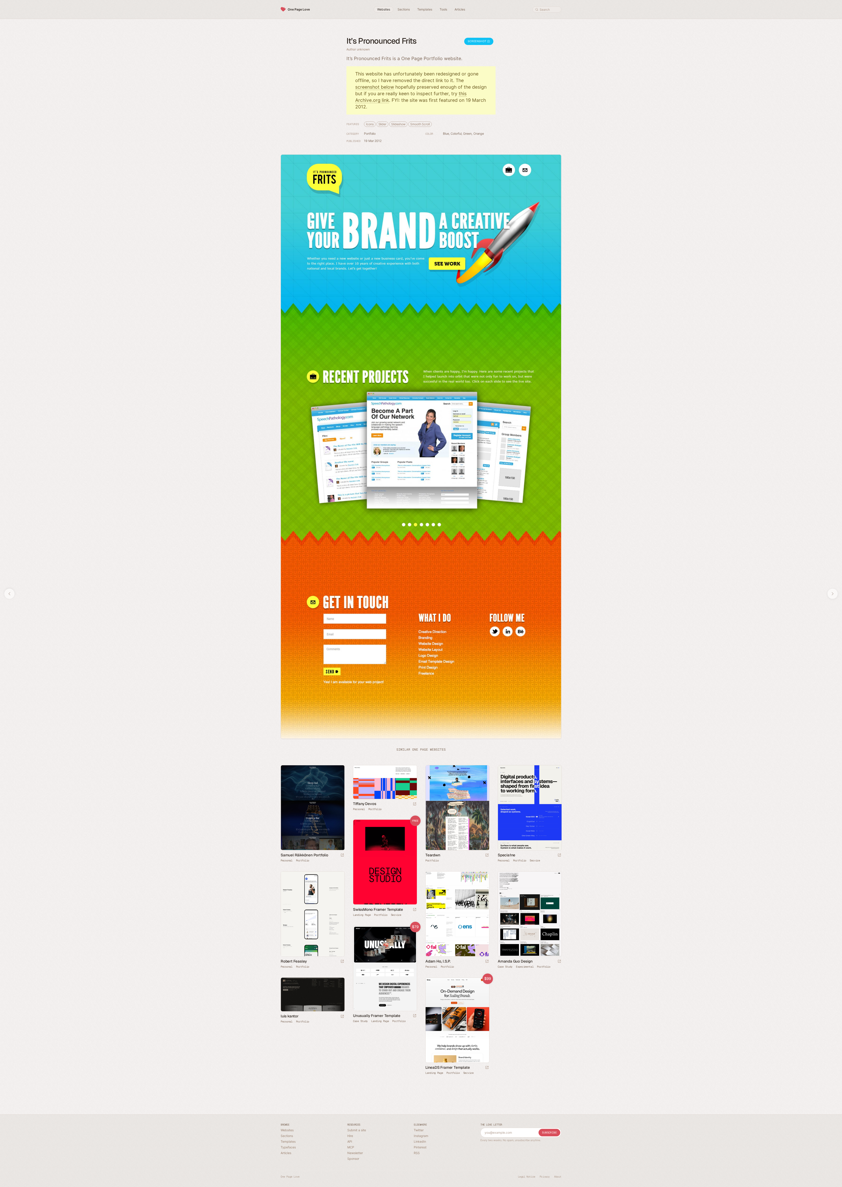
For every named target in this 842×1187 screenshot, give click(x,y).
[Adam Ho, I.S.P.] (457, 914)
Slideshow (398, 124)
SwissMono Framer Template (378, 909)
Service (535, 860)
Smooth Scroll (420, 124)
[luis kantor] (312, 994)
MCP (350, 1147)
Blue (446, 133)
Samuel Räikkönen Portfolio (304, 854)
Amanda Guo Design (515, 961)
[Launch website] (342, 855)
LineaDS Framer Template (447, 1067)
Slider (382, 124)
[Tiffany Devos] (385, 782)
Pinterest (420, 1147)
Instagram (421, 1136)
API (349, 1141)
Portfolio (370, 133)
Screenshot (477, 41)
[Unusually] (385, 968)
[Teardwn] (457, 807)
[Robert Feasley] (312, 914)
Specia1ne (506, 854)
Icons (370, 124)
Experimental (524, 966)
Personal (287, 860)
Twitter (419, 1130)
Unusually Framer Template (376, 1015)
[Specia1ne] (529, 807)
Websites (287, 1130)
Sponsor (353, 1158)
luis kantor (290, 1016)
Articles (286, 1153)
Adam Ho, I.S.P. (438, 961)
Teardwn (432, 854)
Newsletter (355, 1153)
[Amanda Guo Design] (529, 914)
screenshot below (374, 87)
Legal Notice (526, 1176)
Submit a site (356, 1130)
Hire (350, 1136)
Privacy (545, 1176)
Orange (478, 133)
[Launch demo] (415, 909)
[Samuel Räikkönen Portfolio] (312, 807)
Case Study (505, 966)
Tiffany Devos (364, 803)
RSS (417, 1153)
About (557, 1176)
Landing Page (362, 914)
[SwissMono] (385, 862)
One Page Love (299, 9)
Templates (288, 1141)
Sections (287, 1136)
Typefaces (288, 1147)
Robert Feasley (294, 961)
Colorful (456, 133)
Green (467, 133)
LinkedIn (420, 1141)
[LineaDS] (457, 1020)
